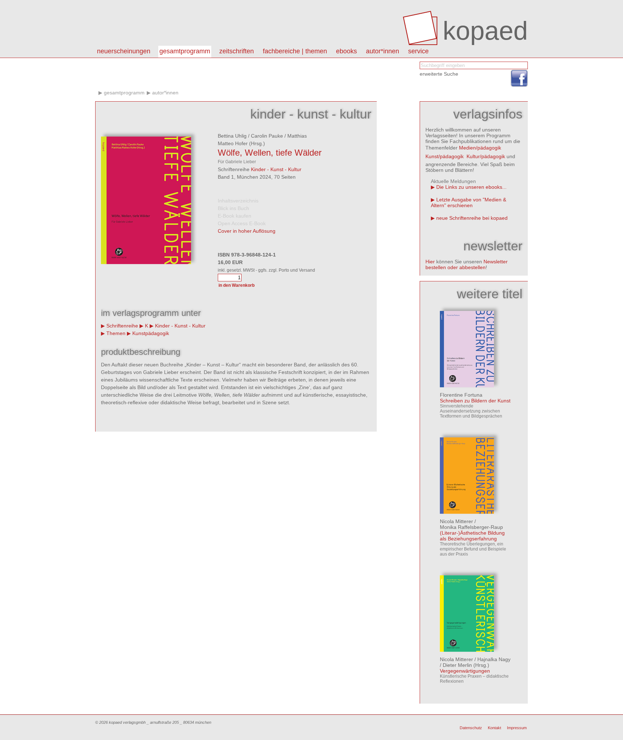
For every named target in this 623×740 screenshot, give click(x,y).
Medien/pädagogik (480, 148)
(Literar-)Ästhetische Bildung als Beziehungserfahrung (472, 535)
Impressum (517, 728)
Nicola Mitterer (456, 521)
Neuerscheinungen (123, 51)
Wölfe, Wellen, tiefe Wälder (270, 152)
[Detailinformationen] (467, 385)
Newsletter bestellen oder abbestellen (466, 264)
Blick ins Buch (233, 208)
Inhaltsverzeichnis (238, 201)
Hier (430, 261)
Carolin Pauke (267, 136)
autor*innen (382, 51)
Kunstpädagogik (150, 333)
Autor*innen (165, 92)
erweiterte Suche (439, 74)
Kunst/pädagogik (444, 156)
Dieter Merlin (457, 665)
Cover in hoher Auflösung (246, 231)
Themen (115, 333)
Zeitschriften (236, 51)
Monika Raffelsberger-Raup (471, 527)
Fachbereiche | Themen (295, 51)
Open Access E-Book (242, 223)
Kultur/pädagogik (486, 156)
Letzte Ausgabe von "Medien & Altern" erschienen (468, 202)
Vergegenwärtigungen (465, 671)
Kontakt (494, 728)
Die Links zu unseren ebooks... (471, 187)
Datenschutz (471, 728)
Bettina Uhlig (232, 136)
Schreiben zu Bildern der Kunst (475, 401)
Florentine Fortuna (461, 395)
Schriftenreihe (122, 326)
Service (418, 51)
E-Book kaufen (234, 216)
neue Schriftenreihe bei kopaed (472, 218)
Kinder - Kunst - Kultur (276, 169)
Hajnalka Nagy (494, 659)
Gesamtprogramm (184, 51)
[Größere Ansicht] (146, 262)
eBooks (346, 51)
